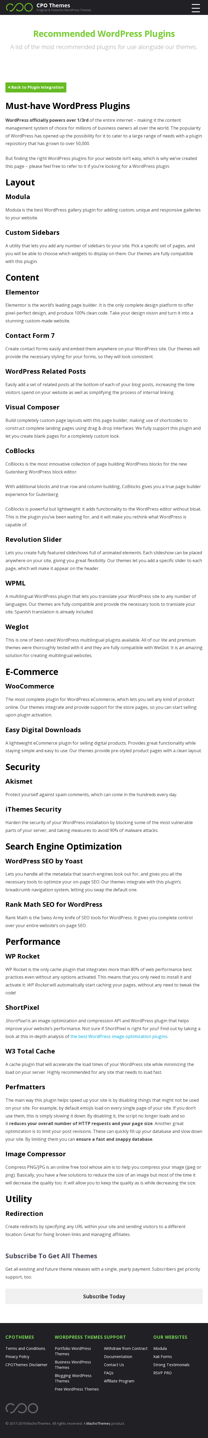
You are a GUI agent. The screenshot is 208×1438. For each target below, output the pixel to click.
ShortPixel (22, 1007)
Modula (17, 196)
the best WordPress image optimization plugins (118, 1036)
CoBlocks (20, 450)
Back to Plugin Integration (37, 87)
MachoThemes (98, 1423)
